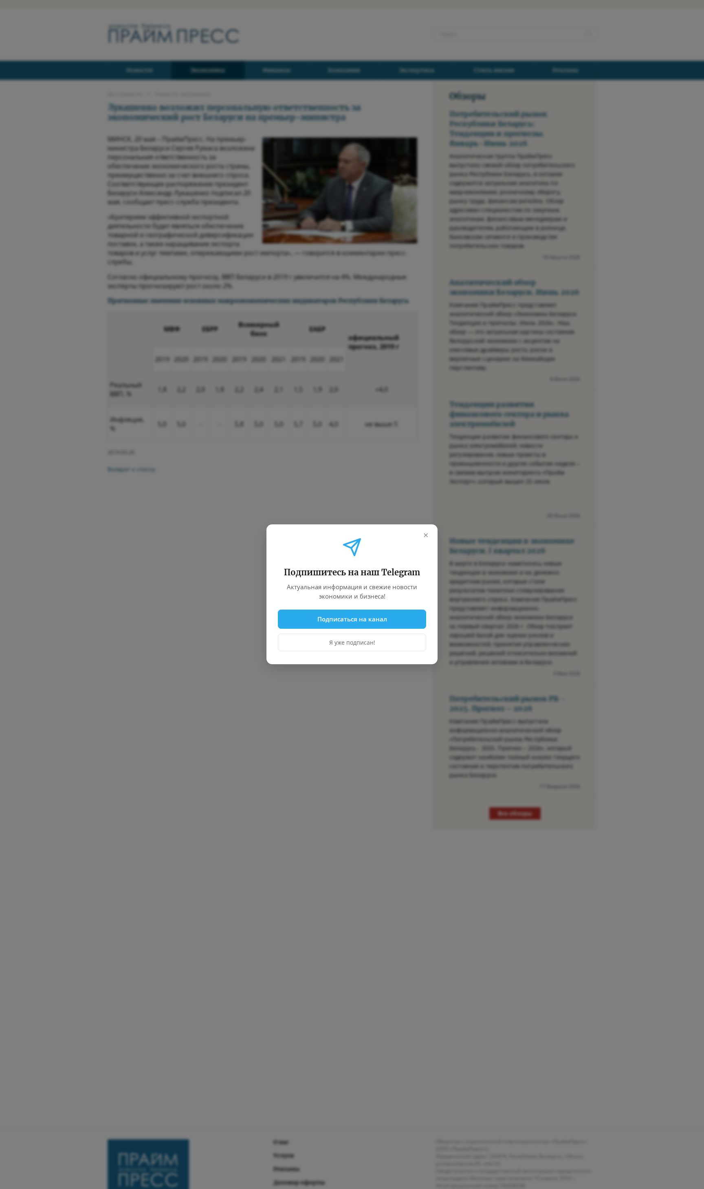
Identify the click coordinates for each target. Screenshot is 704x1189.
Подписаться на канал (352, 619)
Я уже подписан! (352, 643)
